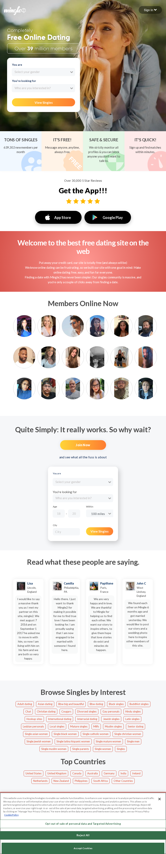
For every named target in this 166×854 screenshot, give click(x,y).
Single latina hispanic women (73, 741)
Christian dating (46, 711)
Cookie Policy (11, 815)
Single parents (80, 748)
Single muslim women (53, 748)
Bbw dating (96, 704)
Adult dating (24, 704)
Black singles (116, 704)
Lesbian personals (33, 726)
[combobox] (43, 72)
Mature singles (78, 726)
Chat (28, 711)
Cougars (66, 711)
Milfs (96, 726)
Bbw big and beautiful (71, 704)
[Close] (159, 799)
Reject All (83, 835)
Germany (109, 773)
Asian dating (45, 704)
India (123, 773)
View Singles (44, 102)
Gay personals (110, 711)
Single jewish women (39, 741)
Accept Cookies (83, 848)
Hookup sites (34, 719)
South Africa (100, 780)
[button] (150, 10)
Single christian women (127, 734)
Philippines (81, 780)
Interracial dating (87, 719)
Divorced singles (87, 711)
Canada (76, 773)
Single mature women (108, 741)
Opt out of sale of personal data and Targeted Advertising (83, 823)
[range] (87, 514)
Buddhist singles (139, 704)
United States (34, 773)
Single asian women (36, 734)
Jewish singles (111, 719)
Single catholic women (96, 734)
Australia (92, 773)
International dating (59, 719)
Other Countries (123, 780)
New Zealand (61, 780)
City (55, 525)
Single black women (65, 734)
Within (89, 506)
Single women (103, 748)
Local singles (57, 726)
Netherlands (40, 780)
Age (55, 506)
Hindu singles (133, 711)
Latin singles (132, 719)
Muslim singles (113, 726)
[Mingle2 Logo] (15, 10)
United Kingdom (56, 773)
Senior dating (135, 726)
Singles (121, 748)
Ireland (136, 773)
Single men (133, 741)
